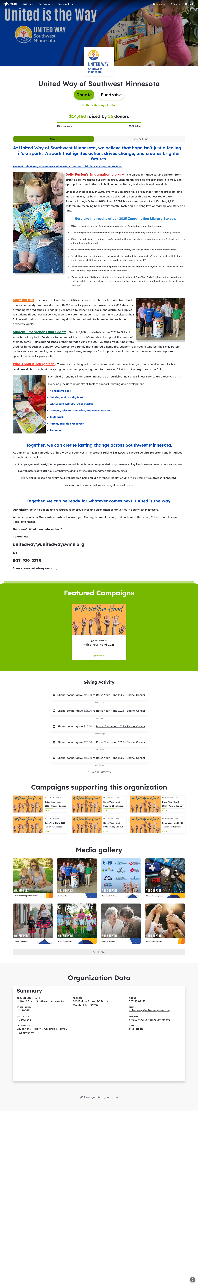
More (101, 951)
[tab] (53, 139)
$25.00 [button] (88, 694)
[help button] (192, 1279)
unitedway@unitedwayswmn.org (150, 1010)
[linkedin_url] (141, 1028)
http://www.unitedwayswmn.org (149, 1019)
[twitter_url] (133, 1028)
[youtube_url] (137, 1028)
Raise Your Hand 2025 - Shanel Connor (120, 694)
